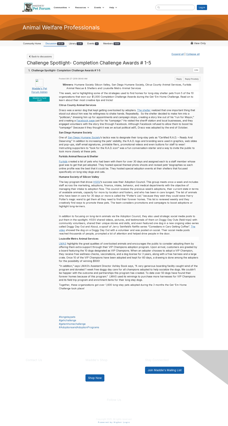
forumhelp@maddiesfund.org (48, 376)
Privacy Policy (105, 412)
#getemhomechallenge (72, 323)
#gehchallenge (67, 320)
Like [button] (196, 70)
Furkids (63, 161)
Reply (179, 79)
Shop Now (95, 378)
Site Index (89, 412)
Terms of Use (120, 412)
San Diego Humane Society (84, 137)
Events (92, 43)
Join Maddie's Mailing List (164, 370)
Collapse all (193, 54)
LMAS (62, 243)
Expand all (178, 54)
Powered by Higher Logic (114, 422)
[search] (158, 7)
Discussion (54, 43)
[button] (62, 7)
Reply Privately (192, 79)
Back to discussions (41, 56)
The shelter (144, 110)
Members (111, 43)
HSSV (96, 181)
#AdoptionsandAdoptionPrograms (79, 327)
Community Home (32, 43)
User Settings (136, 412)
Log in (202, 7)
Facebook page (85, 120)
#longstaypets (67, 316)
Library (75, 43)
